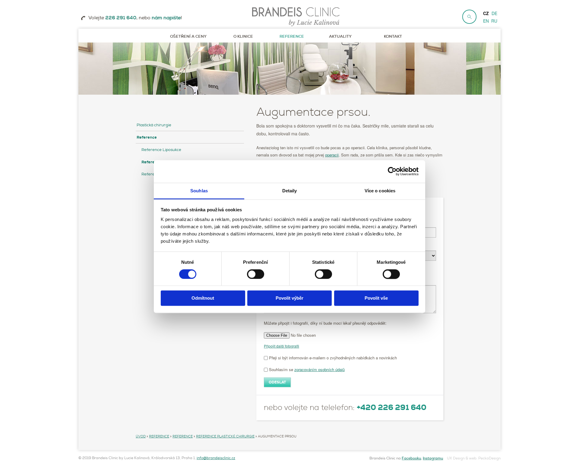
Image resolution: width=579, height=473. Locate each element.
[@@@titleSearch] (469, 17)
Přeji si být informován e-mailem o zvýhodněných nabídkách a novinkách (332, 358)
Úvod (141, 436)
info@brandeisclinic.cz (216, 458)
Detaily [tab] (289, 190)
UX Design (456, 458)
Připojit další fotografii (281, 345)
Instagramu (433, 458)
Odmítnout (202, 298)
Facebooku (411, 458)
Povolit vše (376, 298)
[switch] (255, 274)
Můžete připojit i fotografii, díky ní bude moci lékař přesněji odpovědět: (325, 323)
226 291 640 (120, 18)
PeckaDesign (489, 458)
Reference (147, 137)
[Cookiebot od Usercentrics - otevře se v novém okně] (392, 171)
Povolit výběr (289, 298)
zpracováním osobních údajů (319, 369)
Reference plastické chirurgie (225, 436)
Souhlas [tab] (199, 190)
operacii (332, 155)
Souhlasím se (306, 369)
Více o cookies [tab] (380, 190)
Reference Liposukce (161, 149)
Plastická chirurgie (154, 125)
